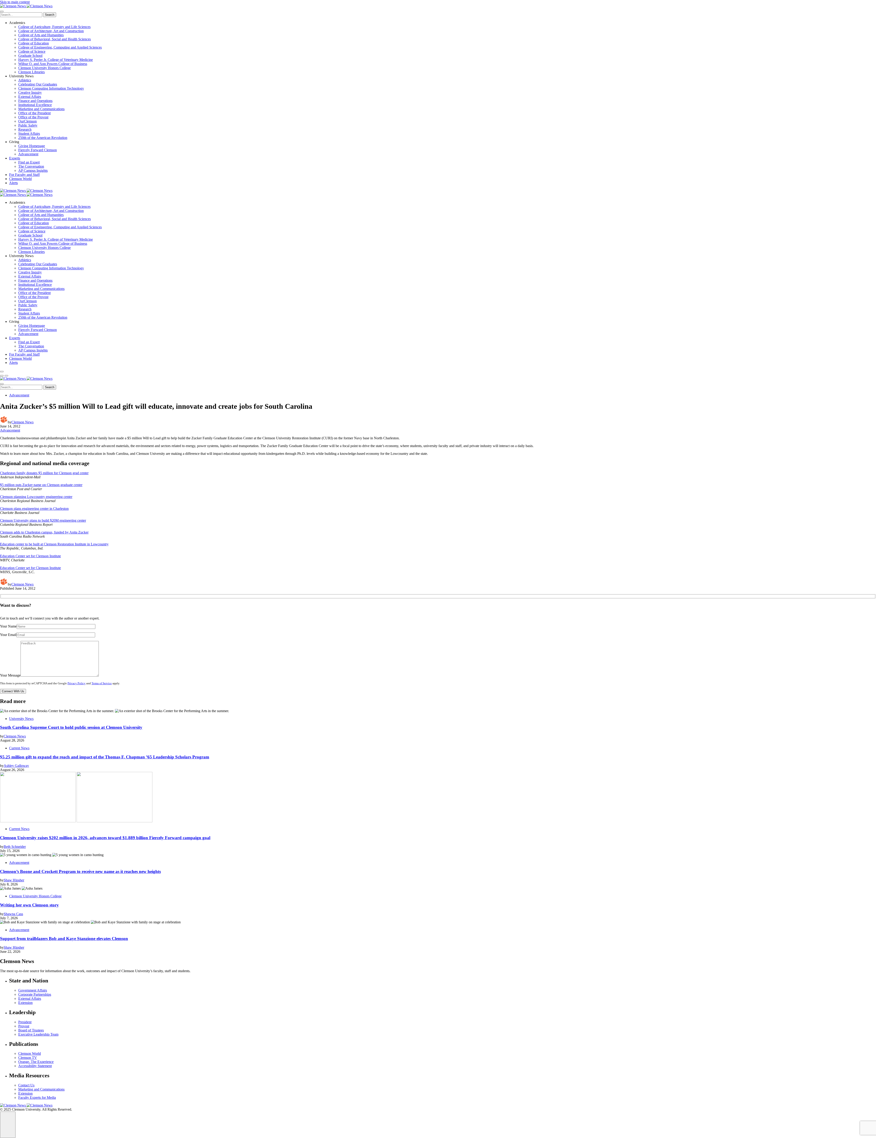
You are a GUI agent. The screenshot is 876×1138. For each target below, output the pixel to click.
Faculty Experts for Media (37, 1097)
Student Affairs (29, 133)
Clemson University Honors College (44, 68)
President (24, 1022)
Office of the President (34, 113)
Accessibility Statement (35, 1066)
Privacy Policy (77, 683)
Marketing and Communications (41, 109)
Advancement (28, 154)
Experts (14, 158)
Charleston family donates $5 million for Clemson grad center (44, 473)
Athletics (24, 80)
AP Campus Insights (33, 170)
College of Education (33, 43)
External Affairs (29, 97)
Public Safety (27, 125)
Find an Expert (29, 162)
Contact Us (26, 1085)
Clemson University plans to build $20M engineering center (43, 520)
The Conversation (31, 166)
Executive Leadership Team (38, 1034)
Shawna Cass (13, 914)
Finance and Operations (35, 101)
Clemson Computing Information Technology (51, 88)
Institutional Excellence (35, 105)
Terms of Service (101, 683)
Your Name (8, 626)
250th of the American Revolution (42, 138)
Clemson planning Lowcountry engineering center (36, 497)
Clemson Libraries (31, 72)
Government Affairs (32, 990)
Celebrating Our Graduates (37, 84)
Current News (19, 748)
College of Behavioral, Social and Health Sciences (54, 39)
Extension (25, 1003)
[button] (2, 375)
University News (21, 719)
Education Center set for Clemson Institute (30, 556)
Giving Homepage (31, 146)
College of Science (31, 51)
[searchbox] (21, 14)
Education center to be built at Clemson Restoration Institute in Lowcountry (54, 544)
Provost (23, 1026)
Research (24, 129)
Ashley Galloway (16, 766)
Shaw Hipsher (14, 880)
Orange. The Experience (36, 1062)
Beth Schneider (15, 847)
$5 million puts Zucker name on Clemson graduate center (41, 485)
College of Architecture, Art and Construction (51, 31)
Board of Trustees (31, 1030)
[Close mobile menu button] (2, 11)
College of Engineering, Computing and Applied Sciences (60, 47)
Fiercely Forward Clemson (37, 150)
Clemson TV (27, 1058)
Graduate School (30, 55)
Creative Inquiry (30, 92)
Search (49, 14)
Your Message (10, 675)
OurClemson (27, 121)
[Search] (2, 371)
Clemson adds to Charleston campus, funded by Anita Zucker (44, 532)
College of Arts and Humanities (41, 35)
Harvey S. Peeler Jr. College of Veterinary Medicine (55, 60)
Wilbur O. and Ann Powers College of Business (52, 64)
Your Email (8, 635)
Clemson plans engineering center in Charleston (34, 508)
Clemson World (20, 179)
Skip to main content (15, 2)
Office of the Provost (33, 117)
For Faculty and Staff (24, 175)
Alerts (13, 183)
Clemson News (22, 422)
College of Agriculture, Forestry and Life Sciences (54, 27)
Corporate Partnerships (34, 994)
